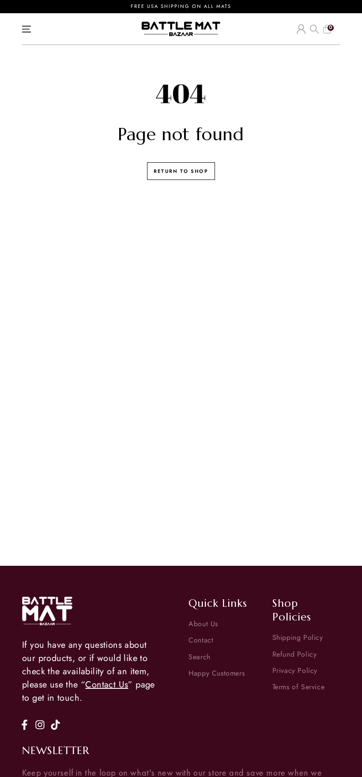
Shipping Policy (297, 637)
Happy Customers (217, 673)
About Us (203, 624)
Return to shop (181, 171)
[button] (314, 29)
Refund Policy (294, 654)
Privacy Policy (294, 670)
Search (200, 657)
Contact (201, 640)
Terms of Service (298, 687)
